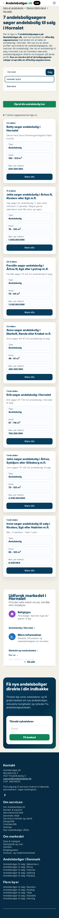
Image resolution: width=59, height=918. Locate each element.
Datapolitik (8, 821)
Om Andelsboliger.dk (14, 807)
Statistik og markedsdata (22, 650)
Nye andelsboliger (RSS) (16, 830)
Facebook (5, 795)
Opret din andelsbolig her (29, 104)
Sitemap (7, 827)
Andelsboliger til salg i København (21, 864)
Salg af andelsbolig (13, 8)
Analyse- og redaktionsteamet (19, 852)
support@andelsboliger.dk (17, 778)
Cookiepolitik (10, 824)
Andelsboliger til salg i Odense (19, 869)
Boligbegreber (10, 850)
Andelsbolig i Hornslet (21, 627)
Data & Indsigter (11, 841)
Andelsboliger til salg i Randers (19, 887)
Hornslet (7, 11)
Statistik (7, 847)
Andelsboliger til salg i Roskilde (19, 895)
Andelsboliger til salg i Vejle (17, 892)
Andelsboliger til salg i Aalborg (19, 872)
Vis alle (31, 661)
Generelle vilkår (11, 815)
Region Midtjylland (36, 8)
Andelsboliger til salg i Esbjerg (19, 875)
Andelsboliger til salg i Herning (19, 898)
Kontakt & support (12, 809)
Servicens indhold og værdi (17, 818)
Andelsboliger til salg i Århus (18, 867)
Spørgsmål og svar (13, 844)
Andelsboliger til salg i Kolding (19, 889)
